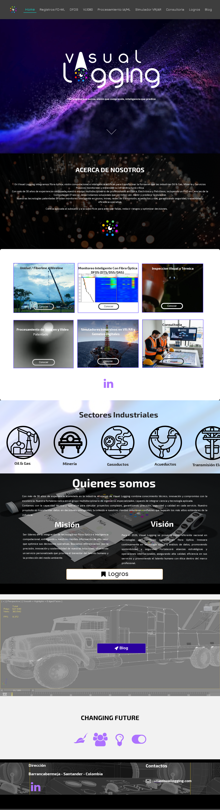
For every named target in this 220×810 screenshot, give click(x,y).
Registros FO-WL (52, 9)
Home (30, 9)
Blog (208, 9)
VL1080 (88, 9)
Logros (194, 9)
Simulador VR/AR (148, 9)
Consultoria (175, 9)
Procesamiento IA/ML (114, 9)
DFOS (74, 9)
